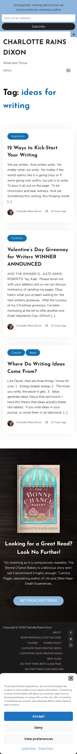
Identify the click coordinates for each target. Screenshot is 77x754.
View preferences (38, 739)
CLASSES (32, 643)
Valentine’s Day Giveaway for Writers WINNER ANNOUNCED (37, 257)
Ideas (33, 353)
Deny (38, 727)
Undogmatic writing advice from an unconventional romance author (38, 7)
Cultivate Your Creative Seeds (41, 648)
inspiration (18, 136)
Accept (38, 716)
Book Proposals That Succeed (41, 637)
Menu (7, 70)
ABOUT (57, 632)
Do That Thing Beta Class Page (40, 663)
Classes (16, 353)
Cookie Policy (29, 748)
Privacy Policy (45, 748)
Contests (17, 238)
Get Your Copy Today (38, 600)
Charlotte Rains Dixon (34, 47)
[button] (71, 678)
